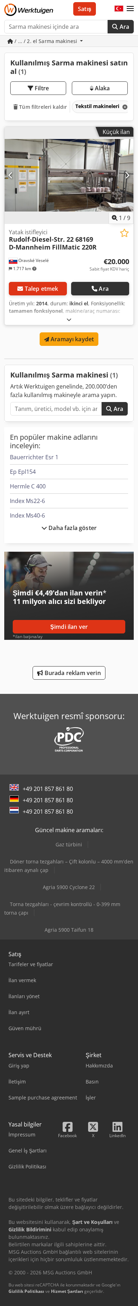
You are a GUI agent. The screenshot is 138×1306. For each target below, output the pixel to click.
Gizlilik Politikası (26, 1291)
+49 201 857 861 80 (48, 789)
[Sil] (124, 107)
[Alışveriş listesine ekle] (124, 233)
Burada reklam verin (71, 673)
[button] (130, 9)
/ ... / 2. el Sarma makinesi (46, 41)
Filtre (41, 88)
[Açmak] (69, 319)
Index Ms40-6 (27, 515)
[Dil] (119, 9)
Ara (123, 27)
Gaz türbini (69, 844)
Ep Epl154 (23, 472)
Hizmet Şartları (67, 1291)
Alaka (101, 88)
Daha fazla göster (72, 528)
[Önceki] (10, 175)
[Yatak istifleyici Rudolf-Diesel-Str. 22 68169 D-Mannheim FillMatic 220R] (69, 175)
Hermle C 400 (28, 486)
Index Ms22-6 (27, 501)
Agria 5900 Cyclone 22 (69, 887)
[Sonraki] (127, 175)
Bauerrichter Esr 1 (34, 457)
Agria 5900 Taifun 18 (69, 929)
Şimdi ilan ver (69, 627)
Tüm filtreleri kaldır (42, 106)
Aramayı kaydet (71, 339)
